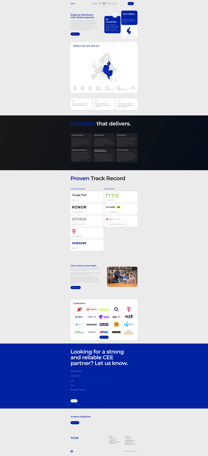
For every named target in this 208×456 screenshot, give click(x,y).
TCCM (73, 3)
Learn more (74, 422)
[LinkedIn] (72, 451)
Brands (100, 3)
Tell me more (74, 34)
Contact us (131, 3)
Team (104, 3)
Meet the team (74, 287)
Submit (74, 400)
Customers (109, 3)
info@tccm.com (112, 440)
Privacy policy (126, 451)
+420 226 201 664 (112, 438)
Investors (114, 3)
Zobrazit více (103, 337)
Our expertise (94, 3)
